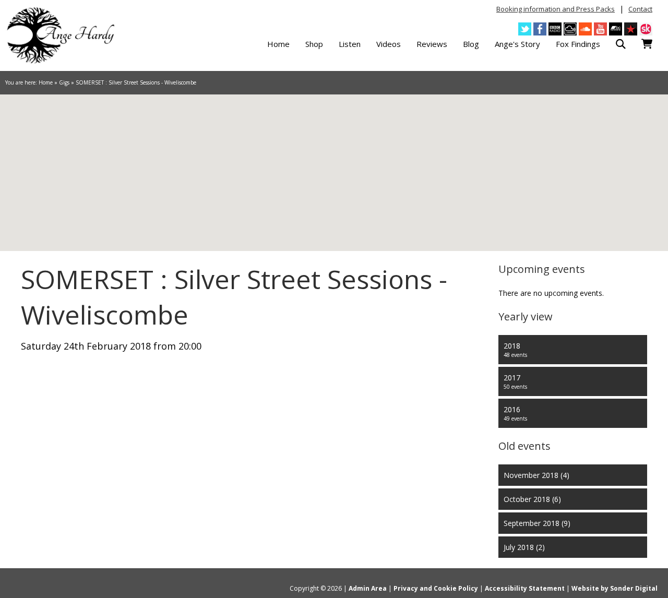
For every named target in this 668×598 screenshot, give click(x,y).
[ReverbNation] (630, 28)
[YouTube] (600, 28)
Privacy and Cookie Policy (435, 588)
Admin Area (368, 588)
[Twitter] (524, 28)
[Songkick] (645, 28)
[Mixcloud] (570, 28)
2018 (515, 349)
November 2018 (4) (536, 475)
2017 (515, 381)
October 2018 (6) (532, 499)
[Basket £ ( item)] (647, 44)
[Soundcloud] (585, 28)
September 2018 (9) (537, 523)
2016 (515, 413)
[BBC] (555, 28)
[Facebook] (539, 28)
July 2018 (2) (524, 547)
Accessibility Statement (525, 588)
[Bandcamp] (615, 28)
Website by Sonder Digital (614, 588)
